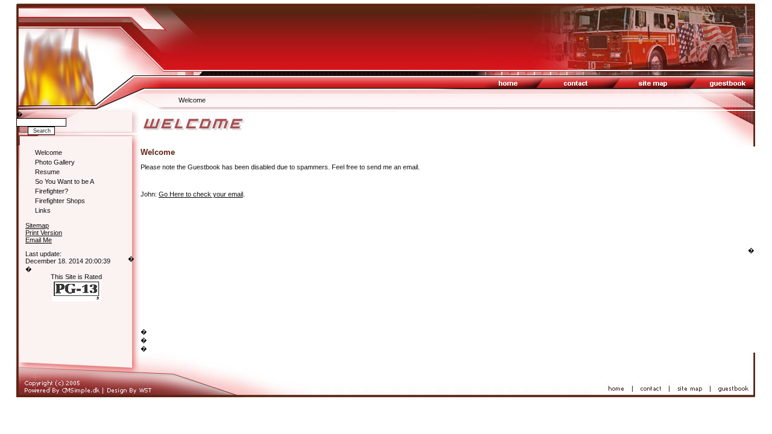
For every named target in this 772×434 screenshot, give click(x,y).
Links (43, 210)
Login (33, 247)
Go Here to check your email (201, 194)
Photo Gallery (55, 162)
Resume (47, 171)
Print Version (43, 232)
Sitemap (37, 225)
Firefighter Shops (60, 200)
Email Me (38, 240)
